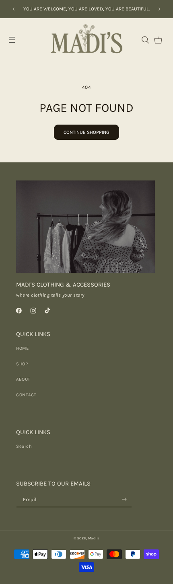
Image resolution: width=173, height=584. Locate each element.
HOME (22, 348)
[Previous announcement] (14, 9)
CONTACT (26, 395)
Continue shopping (86, 132)
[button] (12, 39)
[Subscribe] (124, 499)
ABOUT (23, 379)
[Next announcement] (159, 9)
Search (24, 446)
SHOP (22, 364)
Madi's (94, 538)
